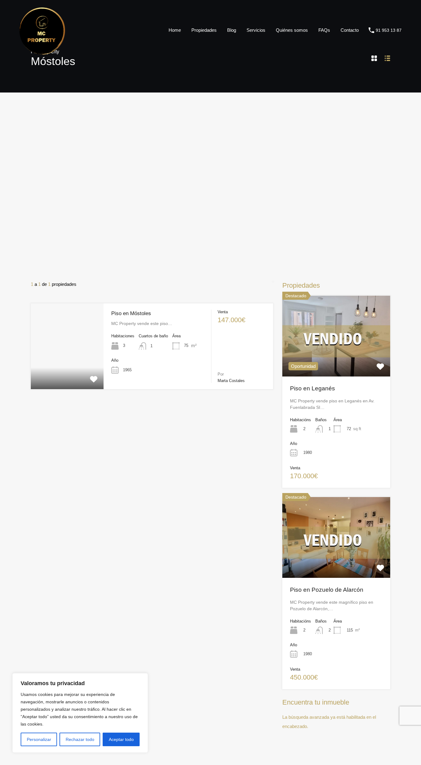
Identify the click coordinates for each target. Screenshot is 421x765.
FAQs (324, 30)
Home (175, 30)
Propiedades (204, 30)
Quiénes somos (292, 30)
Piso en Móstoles (131, 313)
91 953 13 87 (389, 30)
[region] (80, 713)
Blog (231, 30)
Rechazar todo (80, 739)
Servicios (256, 30)
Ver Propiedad (67, 371)
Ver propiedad (336, 360)
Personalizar (39, 739)
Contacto (350, 30)
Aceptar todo (121, 739)
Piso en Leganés (312, 388)
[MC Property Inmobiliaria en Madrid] (42, 51)
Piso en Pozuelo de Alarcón (326, 589)
